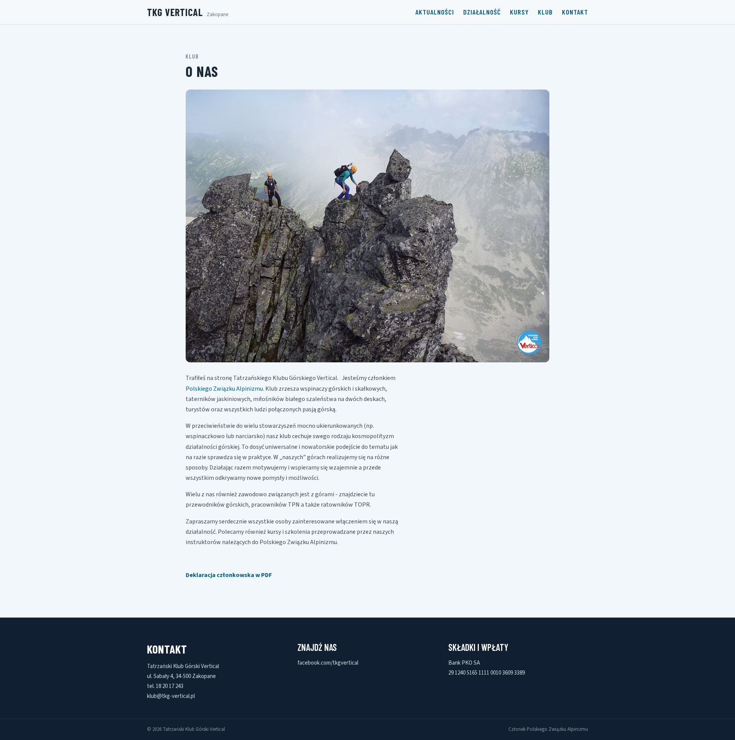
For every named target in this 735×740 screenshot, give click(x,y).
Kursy (519, 12)
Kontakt (575, 12)
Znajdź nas (317, 647)
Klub (545, 12)
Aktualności (434, 12)
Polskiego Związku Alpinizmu (224, 389)
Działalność (482, 12)
